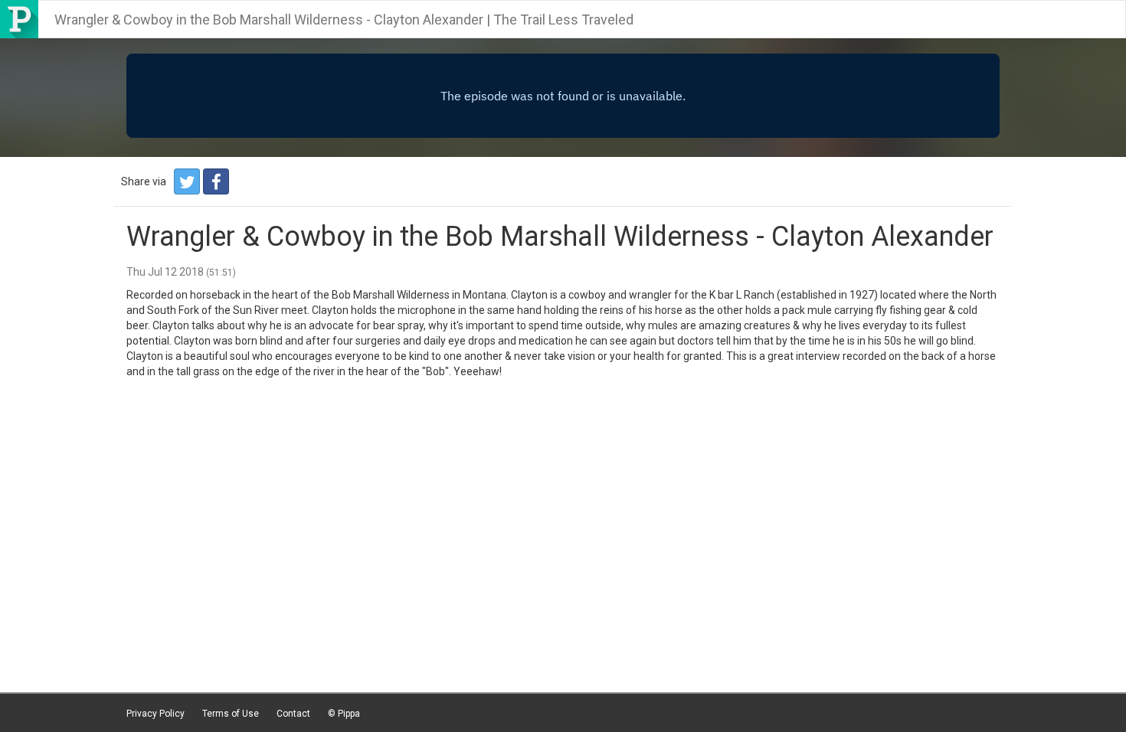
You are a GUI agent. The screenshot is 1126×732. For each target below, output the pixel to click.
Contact (293, 713)
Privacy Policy (155, 713)
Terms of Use (230, 713)
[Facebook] (216, 181)
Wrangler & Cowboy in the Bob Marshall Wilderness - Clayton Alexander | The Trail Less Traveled (343, 19)
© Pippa (344, 713)
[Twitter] (187, 181)
